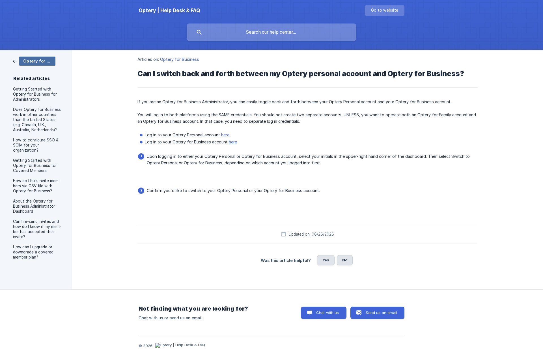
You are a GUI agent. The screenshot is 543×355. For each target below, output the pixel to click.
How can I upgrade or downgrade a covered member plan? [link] (33, 252)
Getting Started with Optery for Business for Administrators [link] (35, 94)
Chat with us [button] (327, 312)
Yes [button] (325, 260)
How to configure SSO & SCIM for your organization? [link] (36, 145)
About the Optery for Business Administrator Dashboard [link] (34, 206)
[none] (169, 10)
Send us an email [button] (381, 312)
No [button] (344, 260)
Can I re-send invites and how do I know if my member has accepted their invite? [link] (37, 229)
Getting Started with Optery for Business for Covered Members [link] (35, 165)
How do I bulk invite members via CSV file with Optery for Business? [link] (36, 185)
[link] (34, 60)
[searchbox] (271, 32)
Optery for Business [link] (179, 59)
